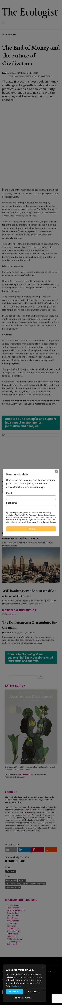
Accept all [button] (14, 991)
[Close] (56, 471)
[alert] (24, 983)
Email (9, 493)
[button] (24, 997)
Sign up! (31, 529)
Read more (16, 986)
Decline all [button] (34, 991)
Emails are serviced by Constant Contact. (41, 522)
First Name (11, 503)
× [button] (43, 968)
